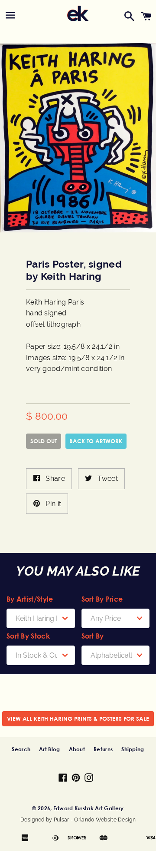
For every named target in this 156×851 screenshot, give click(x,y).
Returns (103, 748)
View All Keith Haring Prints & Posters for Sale (78, 718)
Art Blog (49, 748)
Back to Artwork (95, 440)
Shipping (132, 748)
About (77, 748)
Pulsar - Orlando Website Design (95, 820)
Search (21, 748)
